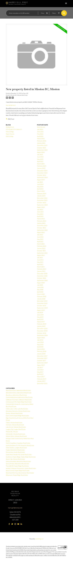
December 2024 (42, 170)
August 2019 (41, 310)
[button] (9, 524)
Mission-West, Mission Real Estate (16, 436)
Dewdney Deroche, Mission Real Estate (18, 411)
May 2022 (40, 239)
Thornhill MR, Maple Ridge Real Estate (17, 466)
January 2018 (41, 353)
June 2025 (40, 157)
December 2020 (42, 273)
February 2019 (41, 324)
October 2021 (41, 250)
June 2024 (40, 184)
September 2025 (42, 150)
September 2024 (42, 177)
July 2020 (40, 285)
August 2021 (41, 255)
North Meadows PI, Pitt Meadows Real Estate (20, 445)
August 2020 (41, 283)
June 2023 (40, 212)
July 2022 (40, 234)
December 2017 (42, 356)
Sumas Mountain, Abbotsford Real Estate (18, 461)
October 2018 (41, 333)
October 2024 (41, 175)
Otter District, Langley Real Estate (16, 447)
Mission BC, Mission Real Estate (19, 95)
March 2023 (41, 218)
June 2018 (40, 342)
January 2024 (41, 196)
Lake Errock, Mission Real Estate (16, 427)
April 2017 (40, 374)
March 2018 (41, 349)
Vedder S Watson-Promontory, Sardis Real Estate (21, 468)
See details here (11, 105)
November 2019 (42, 303)
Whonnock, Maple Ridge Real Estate (17, 475)
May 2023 (40, 214)
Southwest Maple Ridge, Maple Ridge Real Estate (21, 457)
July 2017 (40, 367)
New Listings (10, 131)
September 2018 (42, 335)
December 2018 (42, 328)
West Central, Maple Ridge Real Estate (17, 470)
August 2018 (41, 337)
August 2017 (41, 365)
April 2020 (40, 292)
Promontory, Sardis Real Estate (15, 452)
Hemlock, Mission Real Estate (15, 425)
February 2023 (41, 221)
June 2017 (40, 369)
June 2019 (40, 315)
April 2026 (40, 136)
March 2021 (41, 267)
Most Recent (41, 127)
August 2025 (41, 152)
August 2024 (41, 180)
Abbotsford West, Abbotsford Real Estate (18, 393)
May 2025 (40, 159)
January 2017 (41, 381)
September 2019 (42, 308)
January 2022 (41, 248)
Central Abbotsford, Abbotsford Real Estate (19, 397)
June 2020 (40, 287)
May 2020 (40, 289)
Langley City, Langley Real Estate (16, 429)
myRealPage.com (39, 539)
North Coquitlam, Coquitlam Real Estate (18, 443)
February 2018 (41, 351)
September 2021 (42, 253)
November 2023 (42, 200)
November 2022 (42, 225)
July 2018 (40, 340)
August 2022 (41, 232)
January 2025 (41, 168)
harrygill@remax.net (15, 508)
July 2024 (40, 182)
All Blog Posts (10, 127)
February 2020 (41, 296)
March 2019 (41, 321)
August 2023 (41, 207)
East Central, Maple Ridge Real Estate (17, 415)
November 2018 (42, 331)
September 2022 (42, 230)
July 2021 (40, 257)
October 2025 (41, 148)
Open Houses (10, 134)
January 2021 (41, 271)
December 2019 (42, 301)
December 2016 (42, 383)
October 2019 (41, 305)
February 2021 (41, 269)
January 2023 (41, 223)
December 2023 (42, 198)
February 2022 (41, 246)
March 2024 (41, 191)
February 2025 (41, 166)
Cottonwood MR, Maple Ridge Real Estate (19, 402)
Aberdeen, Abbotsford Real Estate (16, 395)
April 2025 (40, 161)
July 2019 (40, 312)
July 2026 (40, 129)
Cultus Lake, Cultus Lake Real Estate (17, 409)
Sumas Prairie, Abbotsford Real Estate (17, 463)
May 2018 (40, 344)
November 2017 (42, 358)
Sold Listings (9, 136)
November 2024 (42, 173)
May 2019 (40, 317)
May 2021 (40, 262)
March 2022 (41, 244)
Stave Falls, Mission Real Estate (15, 459)
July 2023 (40, 209)
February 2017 (41, 379)
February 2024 (41, 193)
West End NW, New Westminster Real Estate (20, 473)
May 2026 (40, 134)
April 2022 (40, 241)
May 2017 (40, 372)
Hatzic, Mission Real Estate (14, 422)
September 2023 (42, 205)
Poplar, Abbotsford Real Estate (15, 450)
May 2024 (40, 186)
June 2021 (40, 260)
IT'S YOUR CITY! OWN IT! (14, 129)
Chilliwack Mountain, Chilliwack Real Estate (19, 399)
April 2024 (40, 189)
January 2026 (41, 143)
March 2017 (41, 376)
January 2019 (41, 326)
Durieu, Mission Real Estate (14, 413)
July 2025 (40, 154)
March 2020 (41, 294)
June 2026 (40, 131)
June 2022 (40, 237)
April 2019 (40, 319)
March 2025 (41, 164)
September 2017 (42, 363)
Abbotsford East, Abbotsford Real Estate (18, 390)
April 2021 (40, 264)
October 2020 (41, 278)
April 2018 (40, 347)
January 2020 (41, 299)
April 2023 (40, 216)
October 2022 (41, 228)
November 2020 (42, 276)
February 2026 (41, 141)
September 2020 (42, 280)
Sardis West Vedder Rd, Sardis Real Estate (19, 454)
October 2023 (41, 202)
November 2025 (42, 145)
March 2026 (41, 138)
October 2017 (41, 360)
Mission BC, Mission (12, 431)
